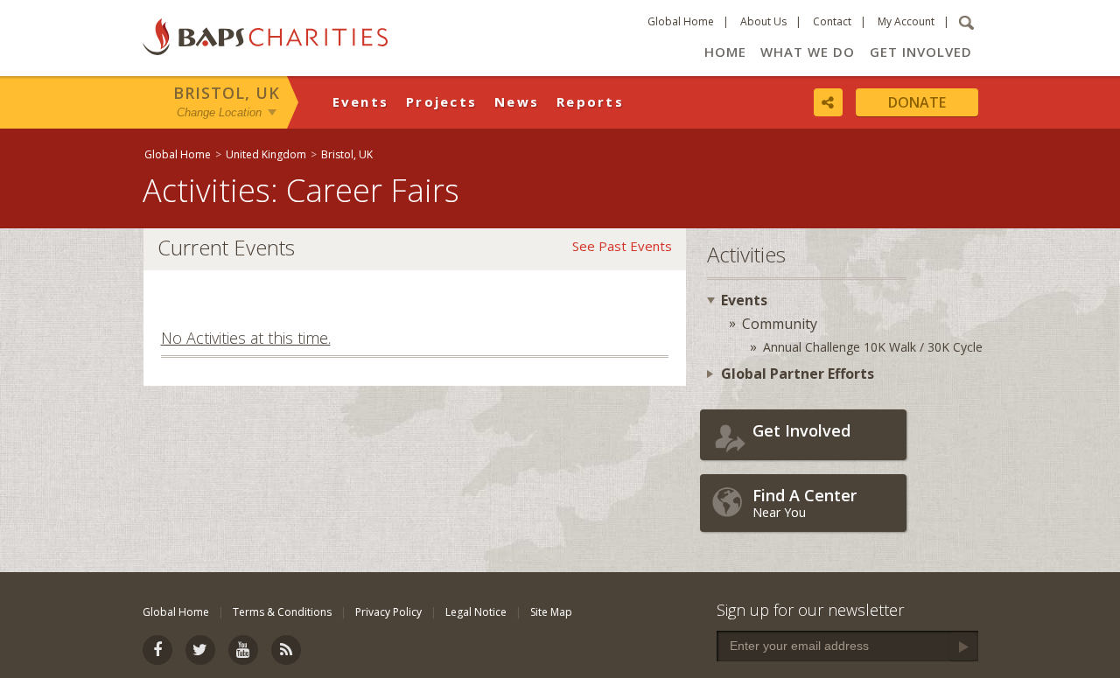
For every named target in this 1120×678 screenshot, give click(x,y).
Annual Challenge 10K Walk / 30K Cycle (873, 347)
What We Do (807, 51)
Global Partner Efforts (797, 373)
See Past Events (622, 246)
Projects (441, 101)
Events (360, 101)
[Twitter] (200, 650)
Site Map (551, 612)
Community (779, 323)
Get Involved (921, 51)
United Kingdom (266, 154)
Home (725, 51)
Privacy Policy (388, 612)
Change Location (219, 112)
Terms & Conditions (282, 612)
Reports (590, 101)
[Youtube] (243, 650)
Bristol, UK (226, 92)
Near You (804, 503)
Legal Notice (476, 612)
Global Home (681, 21)
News (516, 101)
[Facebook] (157, 650)
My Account (906, 21)
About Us (763, 21)
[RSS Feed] (286, 650)
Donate (917, 102)
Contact (832, 21)
